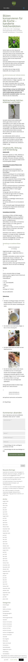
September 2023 (6, 533)
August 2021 (5, 573)
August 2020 (5, 594)
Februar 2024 (6, 526)
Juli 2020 (4, 596)
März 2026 (5, 505)
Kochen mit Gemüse (7, 624)
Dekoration (5, 615)
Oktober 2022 (6, 546)
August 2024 (5, 516)
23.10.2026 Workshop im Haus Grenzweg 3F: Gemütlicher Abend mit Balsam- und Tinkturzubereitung (12, 483)
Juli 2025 (4, 507)
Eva (5, 29)
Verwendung (5, 651)
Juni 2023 (5, 537)
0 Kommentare (19, 32)
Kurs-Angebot (6, 638)
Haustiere (5, 619)
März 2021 (5, 584)
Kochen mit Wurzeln (7, 634)
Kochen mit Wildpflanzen (8, 632)
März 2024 (5, 524)
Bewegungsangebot (7, 613)
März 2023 (5, 543)
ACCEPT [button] (21, 659)
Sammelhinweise (11, 32)
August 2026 (5, 501)
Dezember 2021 (6, 565)
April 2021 (5, 582)
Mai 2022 (5, 556)
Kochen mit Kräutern (17, 30)
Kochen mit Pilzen (7, 628)
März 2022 (5, 560)
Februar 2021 (6, 586)
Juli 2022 (4, 552)
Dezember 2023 (6, 529)
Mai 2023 (5, 539)
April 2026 (5, 503)
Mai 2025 (5, 509)
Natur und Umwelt (7, 643)
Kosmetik (5, 32)
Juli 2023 (4, 535)
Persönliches (5, 645)
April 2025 (5, 512)
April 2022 (5, 558)
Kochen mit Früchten (7, 622)
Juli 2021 (4, 575)
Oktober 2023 (6, 531)
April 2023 (5, 541)
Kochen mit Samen (7, 630)
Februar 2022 (6, 562)
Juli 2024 (4, 518)
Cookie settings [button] (13, 659)
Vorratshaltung (6, 653)
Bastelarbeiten (6, 611)
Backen (4, 607)
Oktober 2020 (6, 590)
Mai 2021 (5, 579)
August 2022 (5, 550)
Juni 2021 (5, 577)
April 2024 (5, 522)
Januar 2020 (5, 599)
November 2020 (6, 588)
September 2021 (6, 571)
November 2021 (6, 567)
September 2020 (6, 592)
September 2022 (6, 548)
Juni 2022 (5, 554)
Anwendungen (17, 29)
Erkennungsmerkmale (7, 30)
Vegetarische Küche (7, 649)
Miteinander (5, 641)
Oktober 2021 (6, 569)
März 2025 (5, 514)
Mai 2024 (5, 520)
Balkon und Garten (7, 609)
